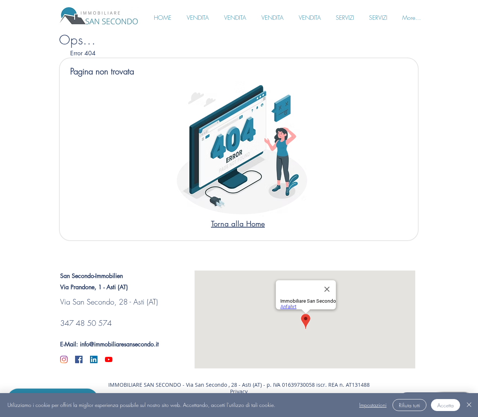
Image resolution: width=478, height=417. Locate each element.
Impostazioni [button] (373, 404)
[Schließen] (469, 405)
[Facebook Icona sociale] (79, 359)
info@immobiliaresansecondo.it (119, 344)
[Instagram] (64, 359)
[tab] (83, 53)
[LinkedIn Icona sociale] (93, 359)
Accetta (445, 405)
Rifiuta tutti (409, 405)
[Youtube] (108, 359)
